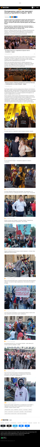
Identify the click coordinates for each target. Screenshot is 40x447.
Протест (6, 411)
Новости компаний (4, 433)
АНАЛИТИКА (7, 422)
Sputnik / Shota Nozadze (11, 129)
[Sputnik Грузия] (5, 8)
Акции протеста (16, 411)
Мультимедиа (25, 409)
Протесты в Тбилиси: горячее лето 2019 (10, 413)
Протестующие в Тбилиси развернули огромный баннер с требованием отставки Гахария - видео (20, 83)
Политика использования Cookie (23, 433)
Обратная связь (21, 434)
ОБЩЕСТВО (16, 409)
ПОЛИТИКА (19, 422)
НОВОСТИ (30, 409)
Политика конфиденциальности (12, 433)
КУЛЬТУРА (35, 422)
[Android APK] (3, 438)
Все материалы (13, 422)
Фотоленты (20, 409)
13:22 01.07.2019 (7, 14)
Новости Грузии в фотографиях (21, 413)
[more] (34, 54)
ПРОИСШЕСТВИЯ (7, 409)
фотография (21, 411)
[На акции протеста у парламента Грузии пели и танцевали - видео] (20, 42)
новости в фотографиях (28, 411)
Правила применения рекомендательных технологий (10, 434)
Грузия (12, 409)
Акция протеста (10, 411)
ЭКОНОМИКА (24, 422)
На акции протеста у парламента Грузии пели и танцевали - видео (17, 51)
